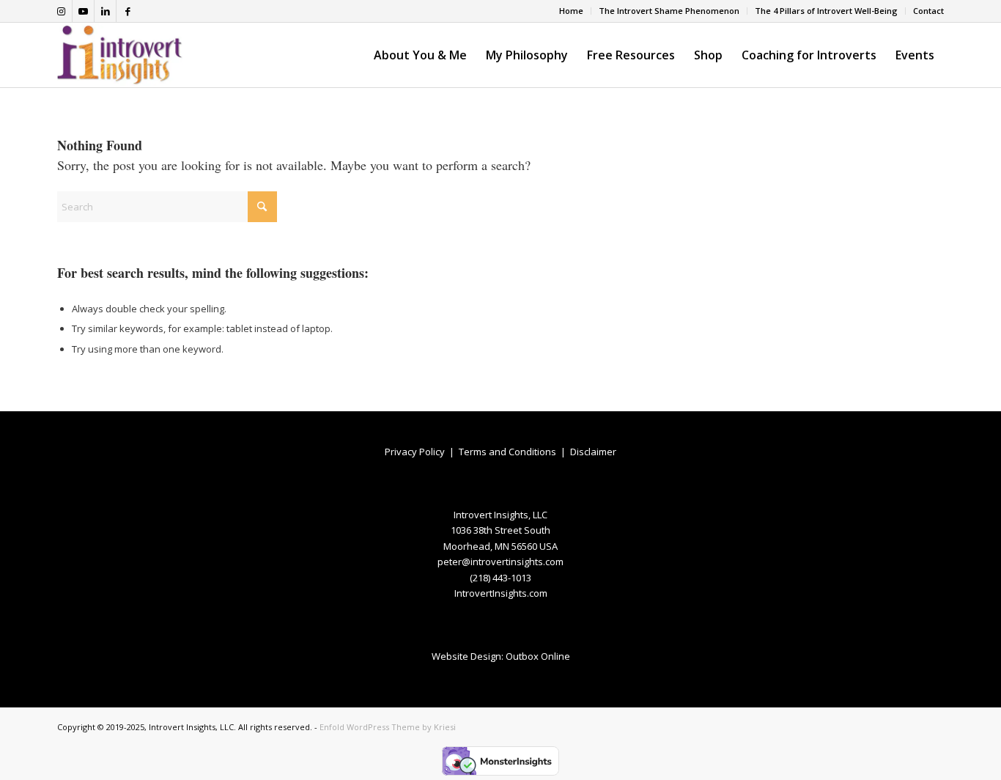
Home (571, 10)
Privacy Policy (415, 451)
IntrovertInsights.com (500, 593)
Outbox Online (538, 656)
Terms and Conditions (507, 451)
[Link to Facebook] (127, 11)
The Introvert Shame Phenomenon (669, 10)
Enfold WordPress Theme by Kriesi (387, 726)
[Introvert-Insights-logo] (119, 55)
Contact (928, 10)
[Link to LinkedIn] (105, 11)
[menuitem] (571, 11)
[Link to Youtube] (83, 11)
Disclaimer (593, 451)
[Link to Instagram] (61, 11)
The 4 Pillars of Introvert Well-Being (826, 10)
